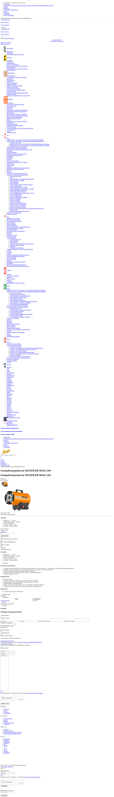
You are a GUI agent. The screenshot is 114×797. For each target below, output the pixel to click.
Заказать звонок (57, 39)
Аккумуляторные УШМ (7, 434)
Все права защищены (7, 766)
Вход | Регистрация (9, 15)
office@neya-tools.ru (9, 38)
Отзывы (5, 605)
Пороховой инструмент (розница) (28, 5)
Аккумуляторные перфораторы (10, 428)
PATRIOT (6, 743)
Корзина (6, 721)
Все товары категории (6, 643)
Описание (5, 563)
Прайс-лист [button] (7, 4)
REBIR (5, 746)
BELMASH (7, 739)
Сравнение (7, 724)
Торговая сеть (14, 9)
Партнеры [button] (6, 8)
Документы (6, 597)
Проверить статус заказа (57, 41)
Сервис (6, 7)
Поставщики (7, 9)
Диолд (5, 750)
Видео (4, 602)
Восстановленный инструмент (45, 5)
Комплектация (6, 594)
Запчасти (6, 751)
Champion (6, 740)
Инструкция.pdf (5, 600)
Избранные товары (9, 722)
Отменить (11, 641)
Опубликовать (4, 641)
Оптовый (6, 5)
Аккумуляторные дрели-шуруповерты (11, 431)
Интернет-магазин (14, 5)
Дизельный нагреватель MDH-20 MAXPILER (30, 642)
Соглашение (7, 14)
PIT (5, 744)
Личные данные (8, 718)
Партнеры (6, 709)
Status (5, 748)
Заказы (5, 720)
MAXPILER (7, 741)
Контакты (6, 12)
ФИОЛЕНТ (7, 753)
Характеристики (7, 549)
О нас (5, 11)
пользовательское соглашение (35, 693)
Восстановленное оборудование (12, 733)
